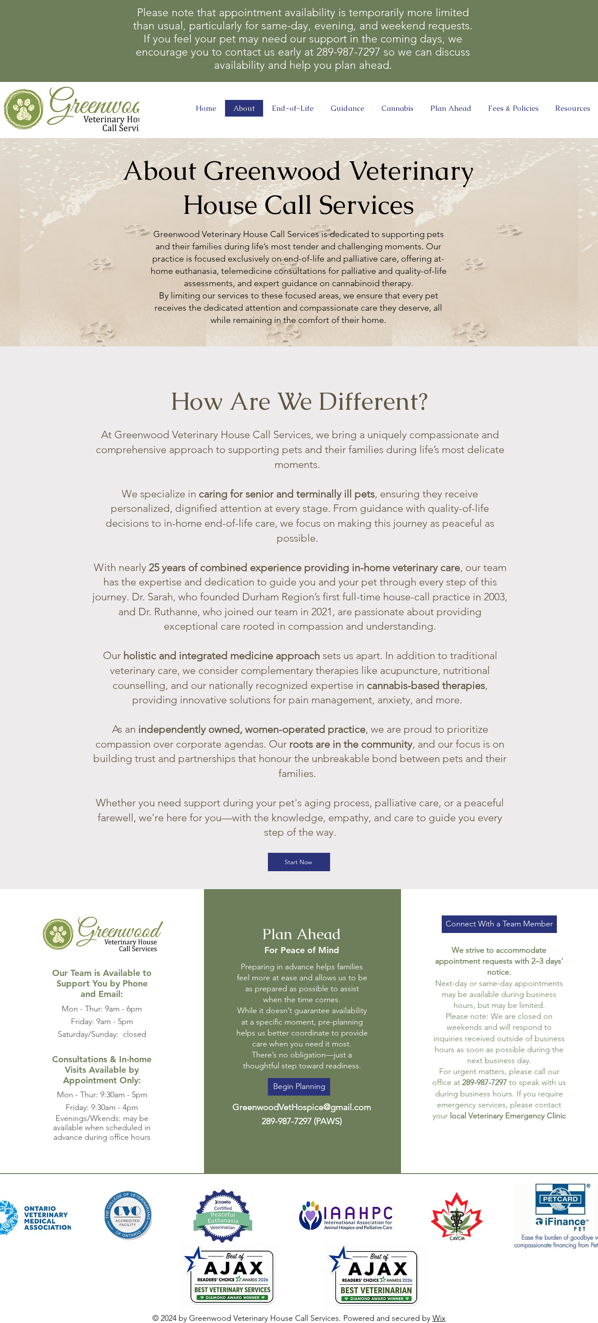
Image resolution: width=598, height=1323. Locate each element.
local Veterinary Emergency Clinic (508, 1116)
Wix (439, 1318)
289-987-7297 (484, 1082)
